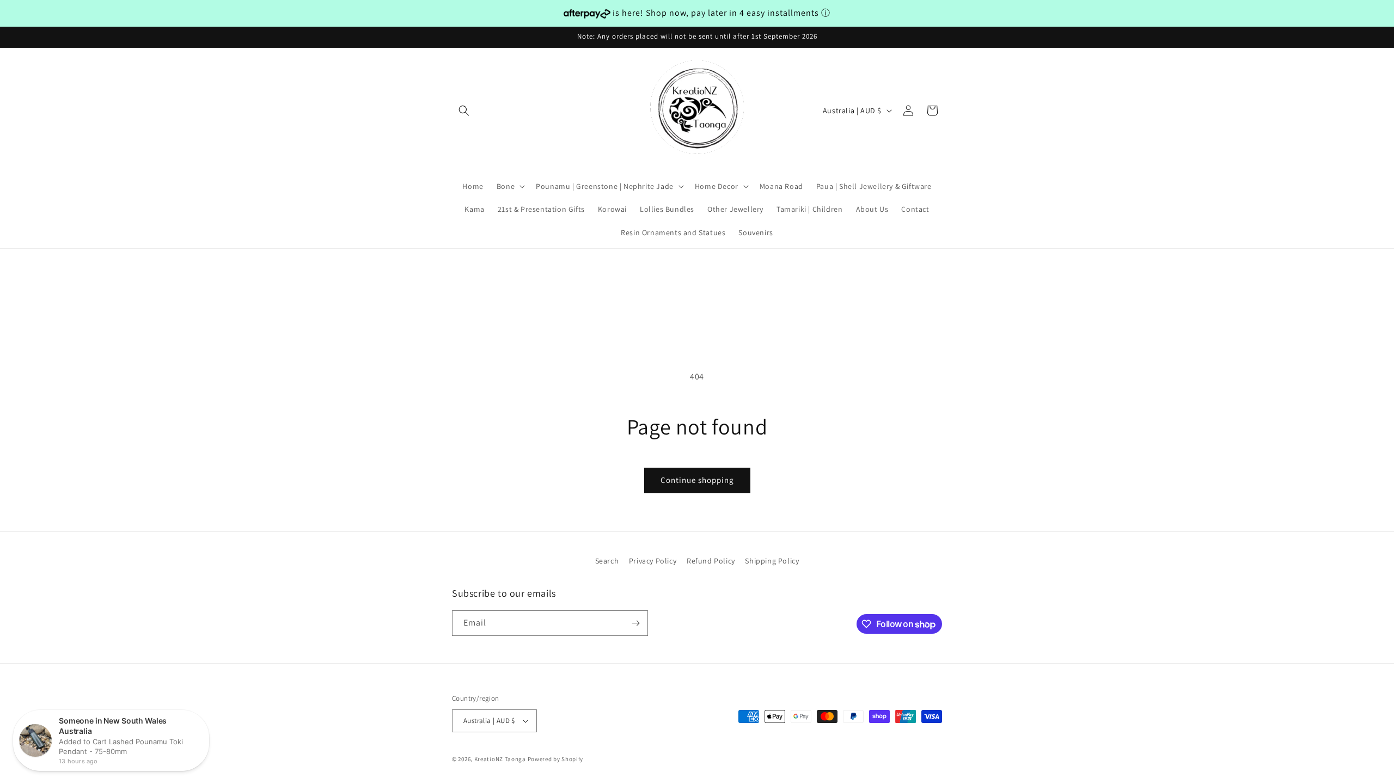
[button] (464, 110)
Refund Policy (711, 561)
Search (607, 561)
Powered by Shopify (556, 759)
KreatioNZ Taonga (500, 759)
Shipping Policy (772, 561)
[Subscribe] (635, 623)
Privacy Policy (652, 561)
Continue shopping (697, 480)
